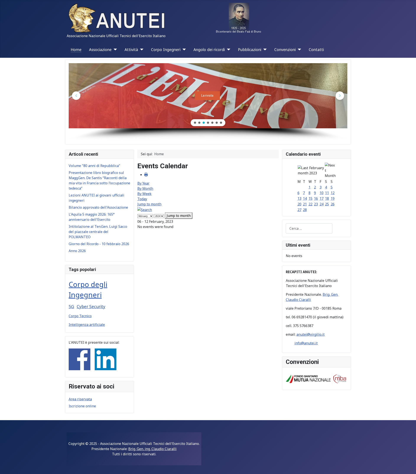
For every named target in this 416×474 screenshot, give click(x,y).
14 (305, 198)
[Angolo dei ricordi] (227, 49)
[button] (76, 95)
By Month (145, 188)
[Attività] (140, 49)
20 (299, 204)
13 (299, 198)
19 (333, 198)
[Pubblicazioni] (264, 49)
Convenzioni (285, 49)
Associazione (100, 49)
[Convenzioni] (298, 49)
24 (321, 204)
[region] (208, 102)
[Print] (146, 174)
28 (305, 209)
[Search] (144, 209)
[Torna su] (408, 466)
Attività (131, 49)
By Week (144, 193)
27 (299, 209)
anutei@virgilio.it (310, 334)
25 (327, 204)
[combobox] (309, 228)
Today (142, 199)
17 (321, 198)
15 (310, 198)
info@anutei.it (306, 343)
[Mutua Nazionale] (316, 378)
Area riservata (80, 399)
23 (316, 204)
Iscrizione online (82, 406)
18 (327, 198)
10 (321, 192)
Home (76, 49)
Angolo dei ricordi (209, 49)
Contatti (316, 49)
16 (316, 198)
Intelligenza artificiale (87, 324)
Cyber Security (91, 306)
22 (310, 204)
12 (333, 192)
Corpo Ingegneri (165, 49)
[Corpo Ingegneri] (183, 49)
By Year (143, 183)
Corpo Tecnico (80, 316)
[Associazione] (114, 49)
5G (71, 306)
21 (305, 204)
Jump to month (149, 204)
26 (333, 204)
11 (327, 192)
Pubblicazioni (249, 49)
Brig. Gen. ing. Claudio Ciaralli (152, 448)
